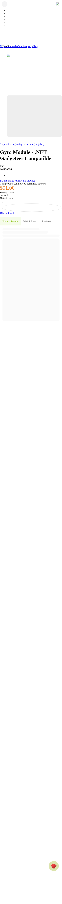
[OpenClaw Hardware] (54, 866)
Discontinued (7, 213)
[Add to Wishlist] (32, 207)
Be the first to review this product (17, 180)
